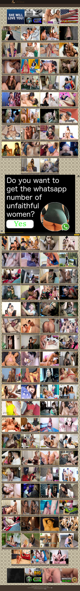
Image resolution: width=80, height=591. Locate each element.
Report (45, 588)
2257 (51, 587)
